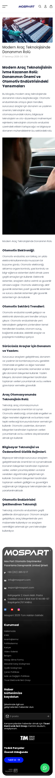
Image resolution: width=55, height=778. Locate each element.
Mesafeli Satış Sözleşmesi (17, 663)
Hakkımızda (10, 631)
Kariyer (7, 647)
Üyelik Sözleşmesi (13, 667)
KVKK (6, 635)
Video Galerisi (11, 651)
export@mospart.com (21, 587)
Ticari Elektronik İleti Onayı (17, 680)
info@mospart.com (19, 580)
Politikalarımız (11, 643)
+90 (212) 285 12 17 (17, 572)
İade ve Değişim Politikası (16, 676)
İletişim (7, 655)
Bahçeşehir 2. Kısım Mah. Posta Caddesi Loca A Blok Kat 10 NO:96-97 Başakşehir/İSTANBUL (28, 599)
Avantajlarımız (11, 639)
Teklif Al (12, 759)
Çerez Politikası (11, 672)
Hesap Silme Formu (14, 659)
